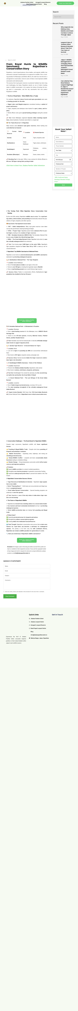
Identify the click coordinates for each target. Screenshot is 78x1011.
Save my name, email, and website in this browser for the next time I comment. (24, 591)
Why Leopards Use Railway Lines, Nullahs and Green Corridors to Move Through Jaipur (67, 31)
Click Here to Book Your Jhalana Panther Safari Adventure (25, 165)
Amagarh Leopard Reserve (43, 2)
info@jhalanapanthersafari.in (22, 553)
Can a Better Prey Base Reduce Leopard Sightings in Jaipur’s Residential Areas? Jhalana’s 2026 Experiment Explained (67, 88)
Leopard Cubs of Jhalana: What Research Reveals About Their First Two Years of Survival (67, 47)
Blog (45, 4)
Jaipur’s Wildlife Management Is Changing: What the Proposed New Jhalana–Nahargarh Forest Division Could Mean (67, 66)
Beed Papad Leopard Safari (34, 4)
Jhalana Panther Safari (26, 2)
